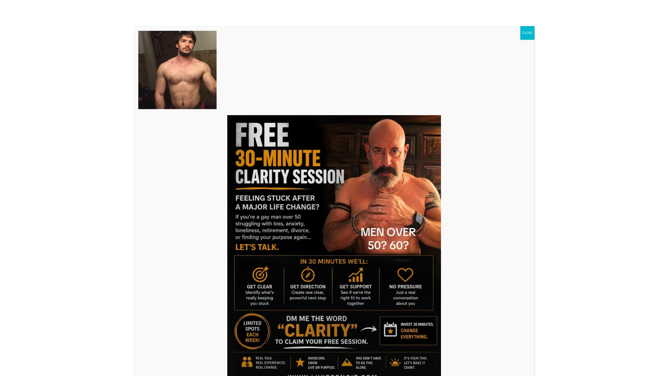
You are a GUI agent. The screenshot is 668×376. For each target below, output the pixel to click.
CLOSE (527, 33)
